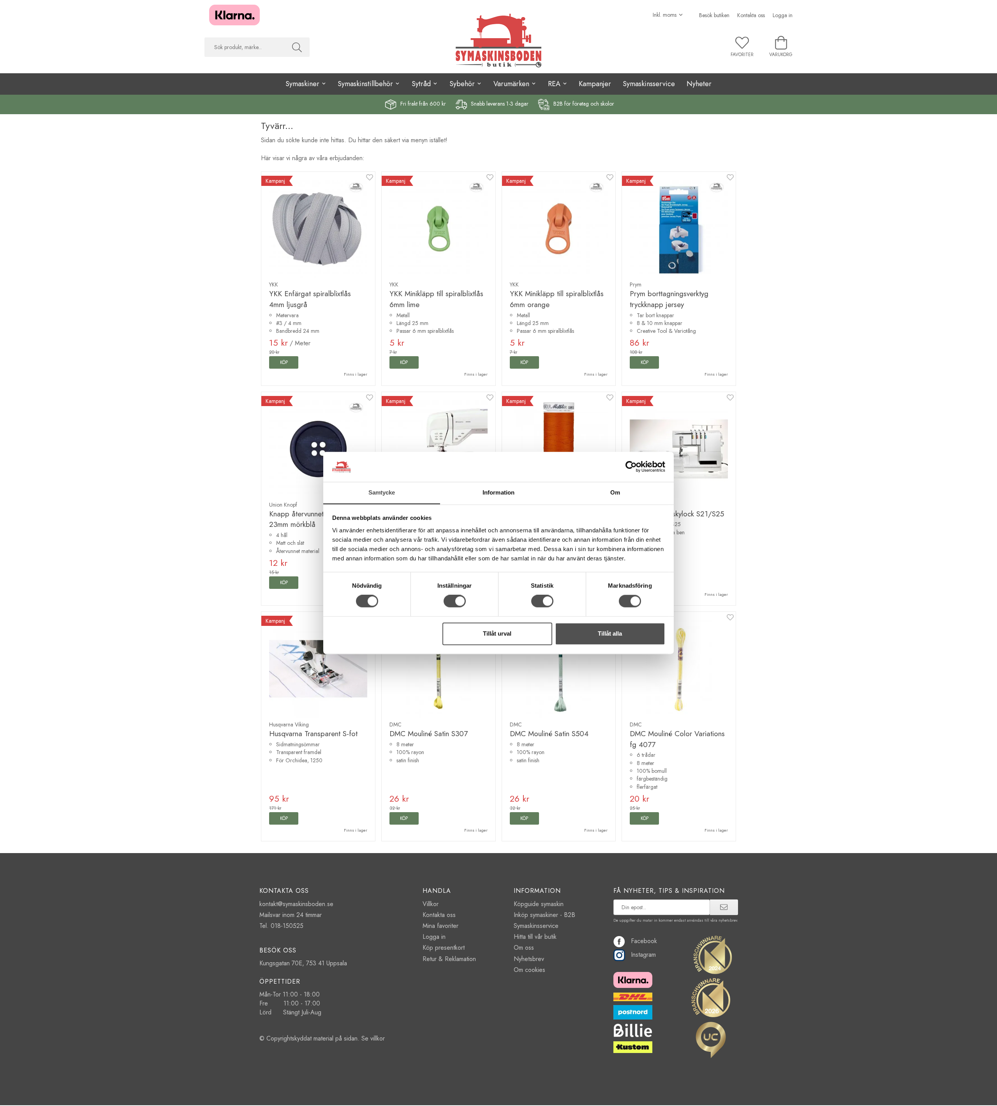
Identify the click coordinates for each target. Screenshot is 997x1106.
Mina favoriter (440, 925)
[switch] (455, 601)
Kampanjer (595, 84)
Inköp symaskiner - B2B (544, 914)
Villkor (431, 903)
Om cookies (529, 969)
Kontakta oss (751, 15)
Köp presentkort (444, 947)
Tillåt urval (497, 633)
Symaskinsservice (649, 84)
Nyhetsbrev (529, 958)
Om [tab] (615, 492)
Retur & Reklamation (449, 958)
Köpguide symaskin (539, 903)
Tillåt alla (610, 633)
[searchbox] (244, 47)
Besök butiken (714, 15)
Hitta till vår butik (535, 936)
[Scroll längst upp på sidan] (725, 1095)
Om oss (524, 947)
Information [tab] (498, 492)
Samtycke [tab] (381, 492)
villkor (377, 1038)
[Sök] (297, 47)
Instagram (643, 954)
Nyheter (699, 84)
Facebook (644, 940)
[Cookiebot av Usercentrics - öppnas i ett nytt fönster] (631, 467)
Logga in (783, 15)
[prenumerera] (724, 907)
